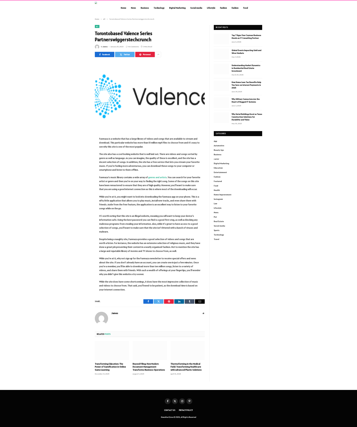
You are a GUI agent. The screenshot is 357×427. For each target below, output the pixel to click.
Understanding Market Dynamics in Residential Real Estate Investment (246, 68)
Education (218, 168)
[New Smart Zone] (104, 8)
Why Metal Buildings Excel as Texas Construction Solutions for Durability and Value (247, 117)
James (105, 47)
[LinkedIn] (85, 160)
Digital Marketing (177, 8)
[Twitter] (85, 153)
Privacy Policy (186, 410)
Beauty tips (219, 150)
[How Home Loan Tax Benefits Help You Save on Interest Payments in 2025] (221, 86)
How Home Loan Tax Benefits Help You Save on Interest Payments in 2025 (246, 85)
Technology (159, 8)
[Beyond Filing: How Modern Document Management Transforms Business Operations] (150, 350)
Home (123, 8)
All (97, 26)
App (215, 141)
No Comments (133, 47)
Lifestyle (211, 8)
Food (245, 8)
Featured (218, 181)
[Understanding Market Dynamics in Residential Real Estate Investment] (221, 69)
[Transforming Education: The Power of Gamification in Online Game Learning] (112, 350)
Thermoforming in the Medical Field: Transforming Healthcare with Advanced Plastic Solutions (186, 366)
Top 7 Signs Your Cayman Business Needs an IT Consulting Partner (246, 36)
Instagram (218, 199)
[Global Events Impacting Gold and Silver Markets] (221, 54)
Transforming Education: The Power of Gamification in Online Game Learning (110, 366)
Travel (216, 239)
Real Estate (219, 221)
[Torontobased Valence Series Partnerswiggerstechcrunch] (150, 96)
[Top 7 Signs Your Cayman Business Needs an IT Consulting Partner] (221, 39)
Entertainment (220, 172)
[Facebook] (85, 146)
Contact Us (169, 410)
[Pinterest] (85, 167)
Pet (215, 217)
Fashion (223, 8)
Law (215, 203)
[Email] (85, 174)
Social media (196, 8)
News (133, 8)
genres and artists (157, 177)
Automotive (219, 145)
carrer (216, 159)
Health (217, 190)
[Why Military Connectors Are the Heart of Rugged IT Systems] (221, 102)
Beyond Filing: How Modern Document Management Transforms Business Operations (149, 366)
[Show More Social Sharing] (158, 54)
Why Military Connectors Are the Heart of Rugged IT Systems (246, 100)
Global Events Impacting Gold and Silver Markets (246, 51)
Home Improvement (222, 194)
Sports (216, 230)
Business (145, 8)
